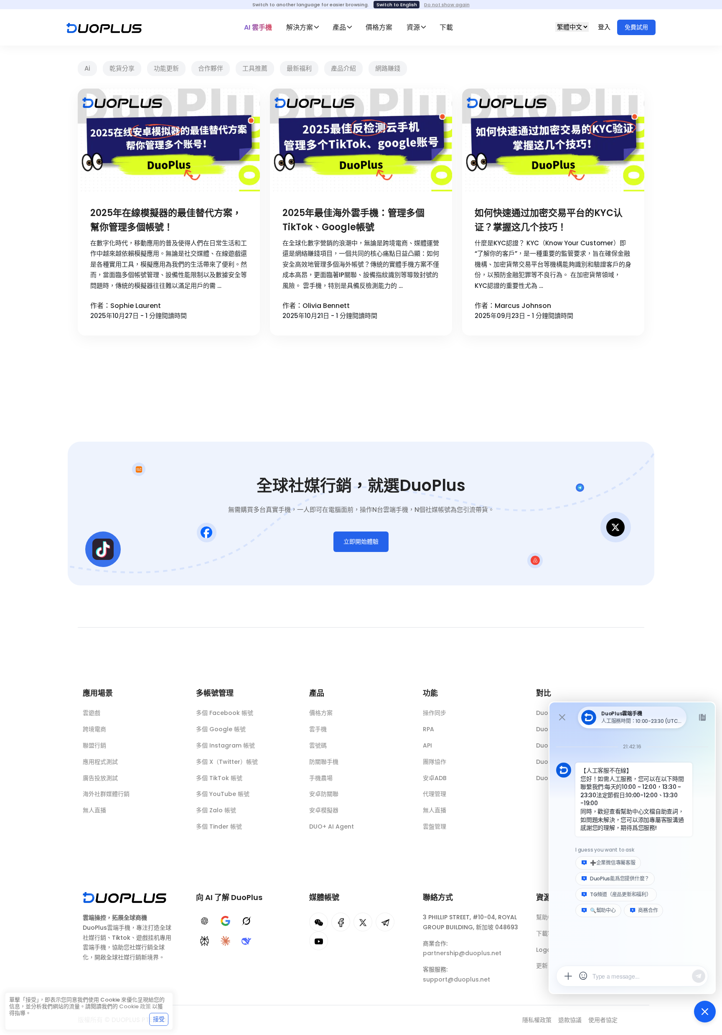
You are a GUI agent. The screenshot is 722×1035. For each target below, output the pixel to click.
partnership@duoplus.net (462, 953)
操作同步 (434, 713)
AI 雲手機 (258, 27)
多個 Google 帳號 (221, 729)
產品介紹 (343, 68)
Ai (87, 68)
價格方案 (379, 27)
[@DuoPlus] (318, 922)
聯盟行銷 (94, 745)
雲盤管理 (434, 826)
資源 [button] (413, 27)
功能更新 (166, 68)
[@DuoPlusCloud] (318, 940)
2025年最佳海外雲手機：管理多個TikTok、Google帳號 (353, 220)
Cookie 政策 (135, 1006)
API (427, 745)
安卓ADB (435, 778)
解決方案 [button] (299, 27)
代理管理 (434, 794)
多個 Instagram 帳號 (225, 745)
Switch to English (396, 4)
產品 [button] (339, 27)
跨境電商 (94, 729)
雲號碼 (318, 745)
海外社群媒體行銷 (106, 794)
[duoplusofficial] (340, 922)
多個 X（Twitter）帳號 (227, 762)
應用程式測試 (100, 762)
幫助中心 (547, 917)
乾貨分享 (122, 68)
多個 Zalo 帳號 (216, 810)
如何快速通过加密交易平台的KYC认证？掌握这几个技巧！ (549, 220)
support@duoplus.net (456, 979)
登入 (605, 27)
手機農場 (321, 778)
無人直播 (94, 810)
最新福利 (299, 68)
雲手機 (318, 729)
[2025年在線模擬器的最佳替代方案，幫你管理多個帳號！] (169, 140)
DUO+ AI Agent (331, 826)
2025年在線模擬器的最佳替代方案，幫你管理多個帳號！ (166, 220)
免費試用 (636, 27)
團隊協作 (434, 762)
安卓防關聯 (323, 794)
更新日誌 (547, 965)
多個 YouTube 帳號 (222, 794)
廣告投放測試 (100, 778)
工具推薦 (254, 68)
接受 (159, 1019)
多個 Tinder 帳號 (219, 826)
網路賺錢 (387, 68)
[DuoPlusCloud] (362, 922)
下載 (446, 27)
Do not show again (447, 4)
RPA (428, 729)
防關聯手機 (323, 762)
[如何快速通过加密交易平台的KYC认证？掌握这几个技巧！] (553, 140)
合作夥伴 (210, 68)
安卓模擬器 (323, 810)
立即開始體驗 (361, 541)
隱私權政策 (537, 1020)
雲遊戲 (91, 713)
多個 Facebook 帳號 (224, 713)
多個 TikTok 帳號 (219, 778)
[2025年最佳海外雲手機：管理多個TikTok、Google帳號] (361, 140)
